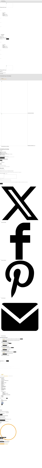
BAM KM (2, 403)
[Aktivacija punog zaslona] (2, 437)
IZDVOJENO (2, 389)
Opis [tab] (1, 161)
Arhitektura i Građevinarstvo (4, 380)
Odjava (3, 392)
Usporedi (2, 35)
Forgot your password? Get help (4, 415)
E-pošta (1, 180)
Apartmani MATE (3, 0)
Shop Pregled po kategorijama (6, 394)
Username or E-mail (8, 419)
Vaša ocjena (1, 173)
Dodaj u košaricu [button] (5, 341)
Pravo (2, 384)
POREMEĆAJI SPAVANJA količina (4, 156)
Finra (2, 387)
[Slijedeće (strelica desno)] (2, 438)
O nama (2, 396)
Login (1, 414)
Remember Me (2, 413)
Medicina (2, 383)
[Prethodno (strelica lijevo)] (0, 438)
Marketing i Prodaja (3, 382)
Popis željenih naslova (5, 393)
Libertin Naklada (3, 388)
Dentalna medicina (3, 386)
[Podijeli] (4, 437)
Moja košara (4, 391)
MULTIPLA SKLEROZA (5, 344)
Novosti (2, 395)
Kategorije (2, 378)
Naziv (1, 179)
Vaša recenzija (2, 178)
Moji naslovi (2, 34)
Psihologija (2, 385)
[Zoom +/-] (0, 437)
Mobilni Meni (3, 379)
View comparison (2, 441)
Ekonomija (2, 381)
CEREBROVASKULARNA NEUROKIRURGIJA (8, 353)
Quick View (10, 343)
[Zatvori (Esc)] (5, 437)
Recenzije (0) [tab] (2, 162)
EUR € (2, 405)
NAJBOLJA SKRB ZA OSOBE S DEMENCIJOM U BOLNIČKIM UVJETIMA (11, 340)
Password (7, 412)
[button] (4, 158)
